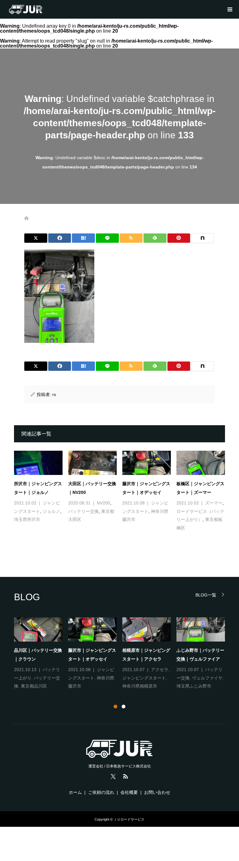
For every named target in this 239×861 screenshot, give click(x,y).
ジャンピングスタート (144, 677)
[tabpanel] (122, 653)
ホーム (75, 792)
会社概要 (129, 792)
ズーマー (214, 502)
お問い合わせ (157, 792)
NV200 (103, 502)
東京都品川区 (34, 686)
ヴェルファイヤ (207, 677)
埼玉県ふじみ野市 (193, 686)
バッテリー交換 (83, 511)
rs (54, 394)
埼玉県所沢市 (27, 519)
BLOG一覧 (205, 594)
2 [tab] (123, 706)
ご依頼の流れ (101, 792)
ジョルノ (51, 511)
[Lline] (107, 238)
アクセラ (159, 669)
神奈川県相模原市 (139, 686)
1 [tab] (115, 706)
